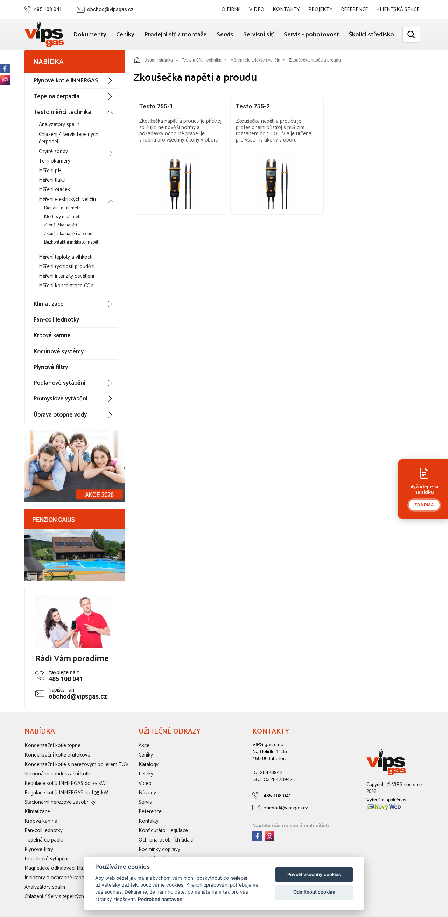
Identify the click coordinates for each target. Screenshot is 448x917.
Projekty (320, 9)
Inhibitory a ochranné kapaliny (58, 877)
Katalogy (149, 764)
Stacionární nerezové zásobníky (60, 802)
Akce (144, 745)
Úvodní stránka (158, 60)
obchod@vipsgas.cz (110, 9)
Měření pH (50, 170)
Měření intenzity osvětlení (66, 276)
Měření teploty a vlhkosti (65, 257)
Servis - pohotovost (311, 34)
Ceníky (125, 34)
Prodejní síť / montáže (175, 34)
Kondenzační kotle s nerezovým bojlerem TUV (76, 764)
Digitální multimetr (62, 208)
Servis (225, 34)
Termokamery (54, 161)
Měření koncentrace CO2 (66, 285)
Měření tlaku (52, 180)
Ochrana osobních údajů (166, 840)
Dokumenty (89, 34)
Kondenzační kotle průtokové (57, 755)
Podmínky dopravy (159, 849)
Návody (147, 792)
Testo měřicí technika (62, 112)
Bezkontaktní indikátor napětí (71, 242)
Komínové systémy (59, 351)
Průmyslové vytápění (61, 399)
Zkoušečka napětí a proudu (69, 234)
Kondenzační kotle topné (52, 745)
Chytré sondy (53, 151)
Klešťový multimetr (62, 217)
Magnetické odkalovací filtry (55, 868)
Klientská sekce (397, 9)
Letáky (146, 774)
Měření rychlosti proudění (66, 266)
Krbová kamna (52, 335)
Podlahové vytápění (59, 383)
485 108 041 (48, 9)
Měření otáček (54, 189)
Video (256, 9)
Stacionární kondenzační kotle (57, 774)
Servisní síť (258, 34)
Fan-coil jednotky (56, 320)
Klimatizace (49, 304)
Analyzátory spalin (59, 124)
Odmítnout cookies (314, 892)
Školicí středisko (371, 34)
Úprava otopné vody (60, 415)
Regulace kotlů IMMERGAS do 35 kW (65, 783)
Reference (354, 9)
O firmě (231, 9)
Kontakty (286, 9)
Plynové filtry (51, 367)
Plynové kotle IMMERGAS (66, 81)
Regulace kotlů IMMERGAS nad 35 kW (66, 792)
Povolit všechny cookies (314, 874)
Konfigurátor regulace (163, 830)
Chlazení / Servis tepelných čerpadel (68, 138)
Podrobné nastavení (161, 899)
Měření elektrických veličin (67, 199)
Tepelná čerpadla (56, 96)
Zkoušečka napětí (60, 225)
